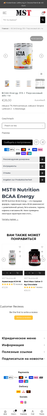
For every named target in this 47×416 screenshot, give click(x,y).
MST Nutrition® (9, 278)
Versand (40, 106)
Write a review (23, 317)
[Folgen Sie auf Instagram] (21, 402)
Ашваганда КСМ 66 (11, 281)
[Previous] (6, 56)
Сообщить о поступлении (17, 142)
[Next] (41, 56)
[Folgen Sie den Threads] (25, 402)
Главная (5, 28)
